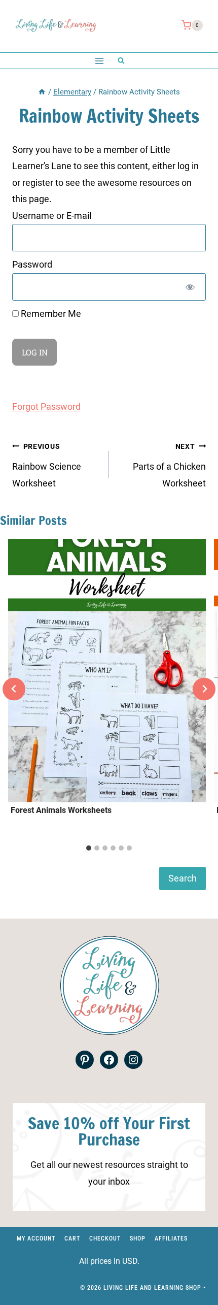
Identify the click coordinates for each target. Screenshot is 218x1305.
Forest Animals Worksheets (61, 810)
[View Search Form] (121, 60)
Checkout (105, 1238)
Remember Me (50, 313)
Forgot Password (46, 406)
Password (32, 264)
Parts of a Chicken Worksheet (169, 465)
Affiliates (171, 1238)
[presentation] (107, 670)
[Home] (42, 91)
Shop (138, 1238)
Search (182, 878)
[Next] (204, 688)
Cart (72, 1238)
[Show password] (190, 287)
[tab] (88, 848)
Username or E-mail (51, 215)
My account (36, 1238)
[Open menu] (99, 61)
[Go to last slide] (14, 688)
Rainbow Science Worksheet (46, 465)
